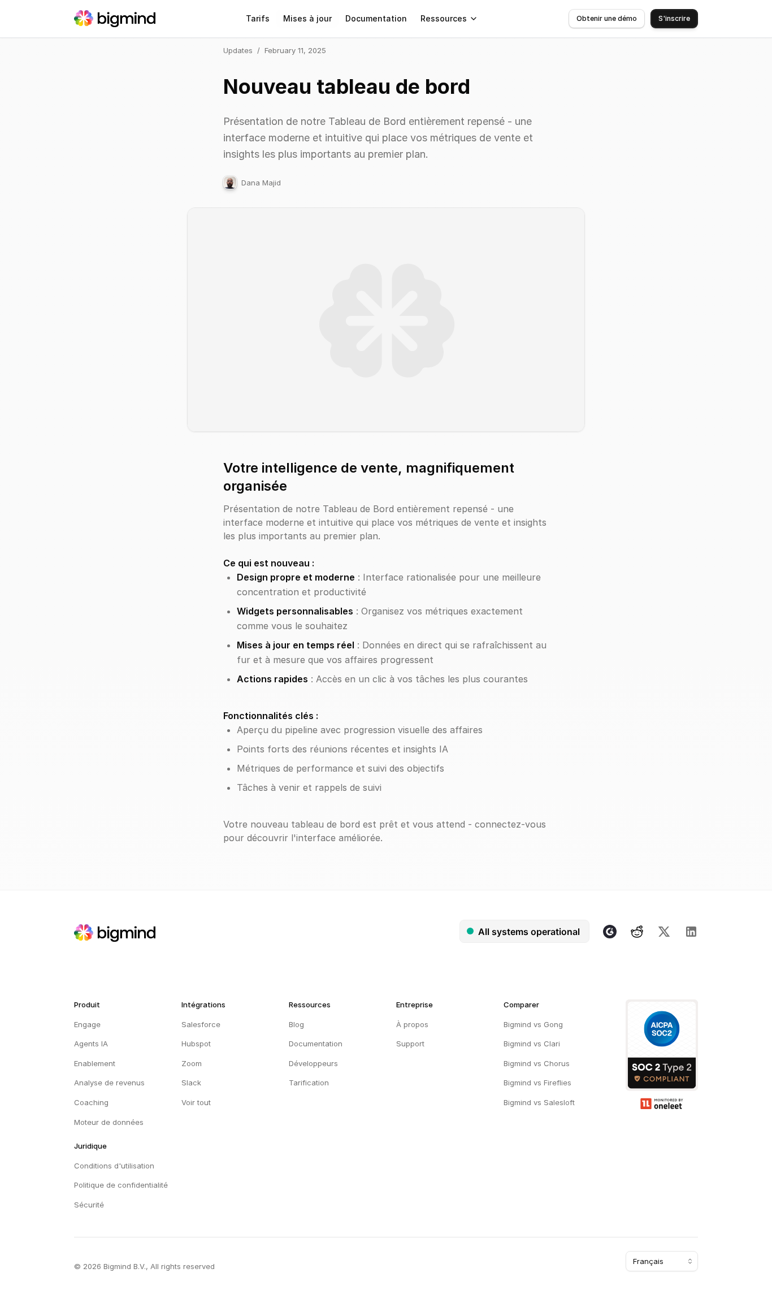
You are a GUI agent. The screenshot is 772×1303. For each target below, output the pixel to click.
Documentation (376, 18)
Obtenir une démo (606, 18)
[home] (114, 19)
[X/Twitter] (664, 931)
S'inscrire (674, 18)
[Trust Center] (662, 1054)
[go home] (114, 933)
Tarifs (258, 18)
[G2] (610, 931)
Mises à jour (307, 18)
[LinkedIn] (691, 931)
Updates (238, 50)
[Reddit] (637, 931)
